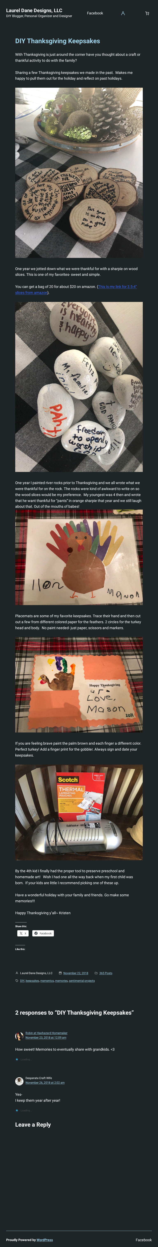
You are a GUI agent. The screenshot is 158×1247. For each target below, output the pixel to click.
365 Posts (105, 973)
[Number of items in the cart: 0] (147, 13)
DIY (22, 980)
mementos (47, 980)
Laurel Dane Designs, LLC (34, 10)
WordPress (45, 1240)
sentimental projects (82, 980)
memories (61, 980)
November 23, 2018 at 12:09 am (46, 1037)
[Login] (123, 13)
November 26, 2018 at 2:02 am (45, 1082)
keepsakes (32, 980)
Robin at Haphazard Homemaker (46, 1033)
